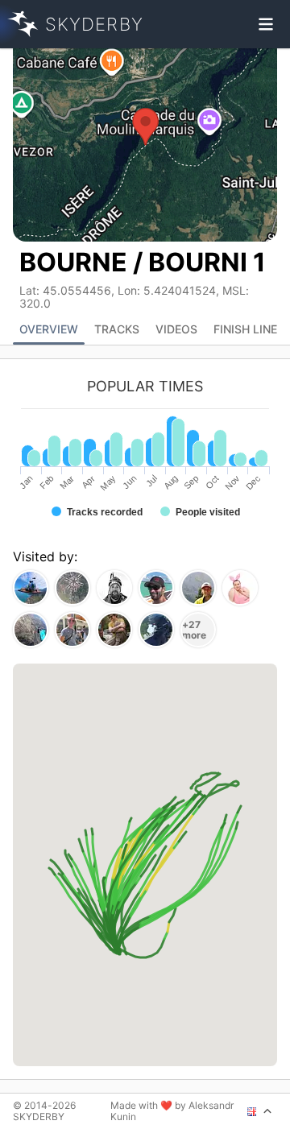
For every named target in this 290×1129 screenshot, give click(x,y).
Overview (48, 329)
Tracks (116, 329)
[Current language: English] (259, 1111)
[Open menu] (266, 24)
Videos (176, 329)
